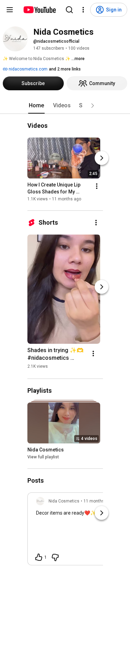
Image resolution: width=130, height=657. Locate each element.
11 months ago (98, 501)
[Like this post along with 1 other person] (38, 557)
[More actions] (97, 186)
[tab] (36, 105)
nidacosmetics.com (27, 69)
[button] (92, 105)
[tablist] (65, 105)
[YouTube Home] (39, 9)
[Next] (102, 158)
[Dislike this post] (55, 557)
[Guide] (10, 10)
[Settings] (83, 10)
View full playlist (43, 457)
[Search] (69, 10)
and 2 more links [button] (65, 69)
